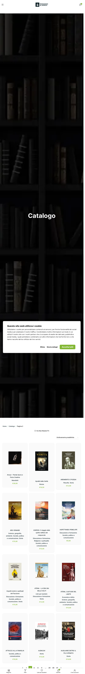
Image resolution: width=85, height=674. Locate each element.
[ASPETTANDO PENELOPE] (68, 510)
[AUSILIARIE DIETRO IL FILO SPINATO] (68, 631)
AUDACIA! (41, 650)
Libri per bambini (41, 594)
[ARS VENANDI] (15, 510)
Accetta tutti (67, 347)
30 (53, 668)
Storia (72, 483)
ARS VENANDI (15, 530)
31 (57, 668)
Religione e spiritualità (41, 541)
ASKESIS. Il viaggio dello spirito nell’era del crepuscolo (41, 532)
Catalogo (12, 426)
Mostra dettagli (52, 347)
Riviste (41, 484)
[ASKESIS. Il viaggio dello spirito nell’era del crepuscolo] (41, 510)
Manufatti (15, 480)
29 (49, 668)
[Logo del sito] (42, 4)
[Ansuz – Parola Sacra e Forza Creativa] (15, 458)
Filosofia (66, 483)
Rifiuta (42, 347)
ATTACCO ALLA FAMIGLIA (15, 650)
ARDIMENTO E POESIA (68, 479)
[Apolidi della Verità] (41, 461)
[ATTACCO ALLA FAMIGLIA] (15, 631)
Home (5, 426)
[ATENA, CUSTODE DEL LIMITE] (68, 572)
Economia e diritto (68, 597)
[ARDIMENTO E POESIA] (68, 460)
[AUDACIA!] (41, 631)
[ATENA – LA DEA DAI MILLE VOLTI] (41, 570)
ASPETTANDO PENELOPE (68, 530)
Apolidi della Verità (41, 481)
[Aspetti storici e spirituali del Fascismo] (15, 572)
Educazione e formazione (41, 538)
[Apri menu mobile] (3, 5)
